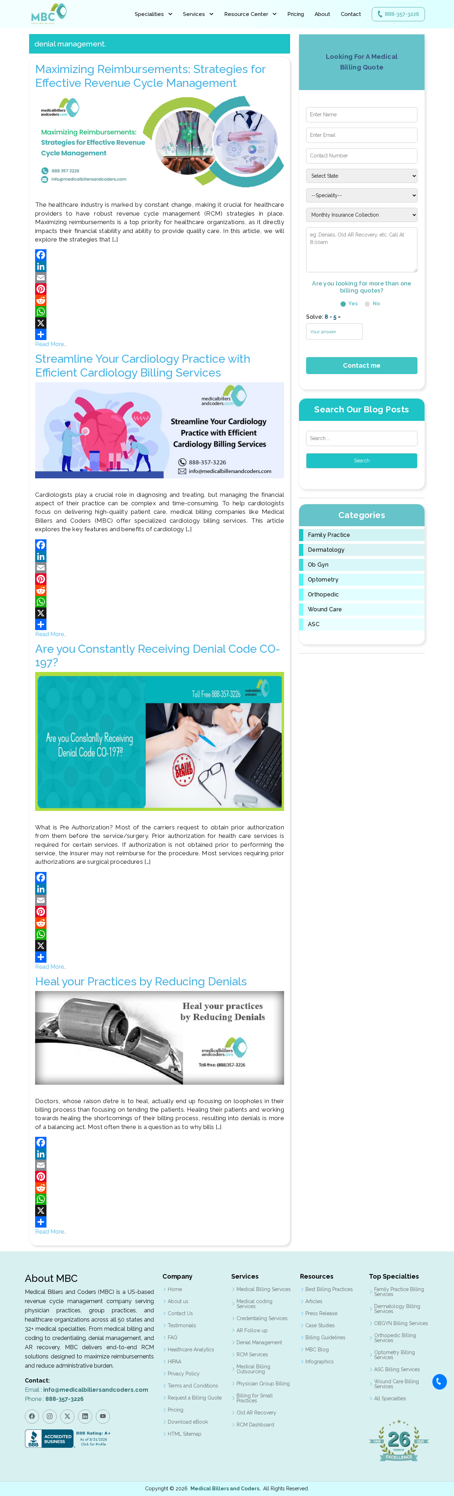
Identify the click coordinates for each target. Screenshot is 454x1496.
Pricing (295, 14)
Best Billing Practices (329, 1289)
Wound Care (325, 609)
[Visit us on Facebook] (32, 1416)
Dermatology (326, 550)
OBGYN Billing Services (401, 1323)
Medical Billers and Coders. (225, 1488)
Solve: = (323, 316)
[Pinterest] (159, 289)
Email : (86, 1389)
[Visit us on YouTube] (103, 1416)
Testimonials (182, 1325)
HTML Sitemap (184, 1433)
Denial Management (259, 1342)
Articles (313, 1301)
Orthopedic (323, 594)
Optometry (323, 580)
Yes (353, 303)
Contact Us (180, 1313)
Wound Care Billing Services (396, 1384)
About (322, 14)
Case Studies (320, 1325)
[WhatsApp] (159, 311)
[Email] (159, 277)
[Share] (159, 334)
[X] (159, 323)
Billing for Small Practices (255, 1398)
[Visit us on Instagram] (50, 1416)
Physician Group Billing (263, 1383)
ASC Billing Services (397, 1369)
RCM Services (252, 1354)
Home (175, 1289)
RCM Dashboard (255, 1424)
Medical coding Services (254, 1304)
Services (194, 14)
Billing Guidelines (325, 1337)
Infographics (319, 1361)
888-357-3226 (402, 14)
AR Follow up (252, 1330)
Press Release (321, 1313)
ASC (314, 624)
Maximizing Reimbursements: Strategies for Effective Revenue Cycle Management (150, 75)
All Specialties (390, 1398)
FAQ (172, 1337)
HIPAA (174, 1361)
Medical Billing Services (264, 1289)
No (376, 303)
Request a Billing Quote (195, 1397)
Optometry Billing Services (394, 1355)
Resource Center (246, 14)
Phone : (54, 1399)
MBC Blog (317, 1349)
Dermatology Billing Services (397, 1309)
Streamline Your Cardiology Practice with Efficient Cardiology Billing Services (142, 365)
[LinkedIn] (159, 266)
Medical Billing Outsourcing (253, 1369)
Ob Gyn (318, 565)
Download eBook (188, 1421)
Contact (351, 14)
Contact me (362, 365)
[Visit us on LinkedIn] (85, 1416)
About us (178, 1301)
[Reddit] (159, 300)
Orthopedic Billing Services (395, 1338)
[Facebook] (159, 255)
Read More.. (50, 344)
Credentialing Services (262, 1318)
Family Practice (329, 535)
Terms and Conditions (193, 1385)
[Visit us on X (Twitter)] (67, 1416)
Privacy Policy (184, 1373)
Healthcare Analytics (191, 1349)
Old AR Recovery (256, 1412)
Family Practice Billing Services (399, 1292)
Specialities (149, 14)
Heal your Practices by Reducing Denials (141, 981)
